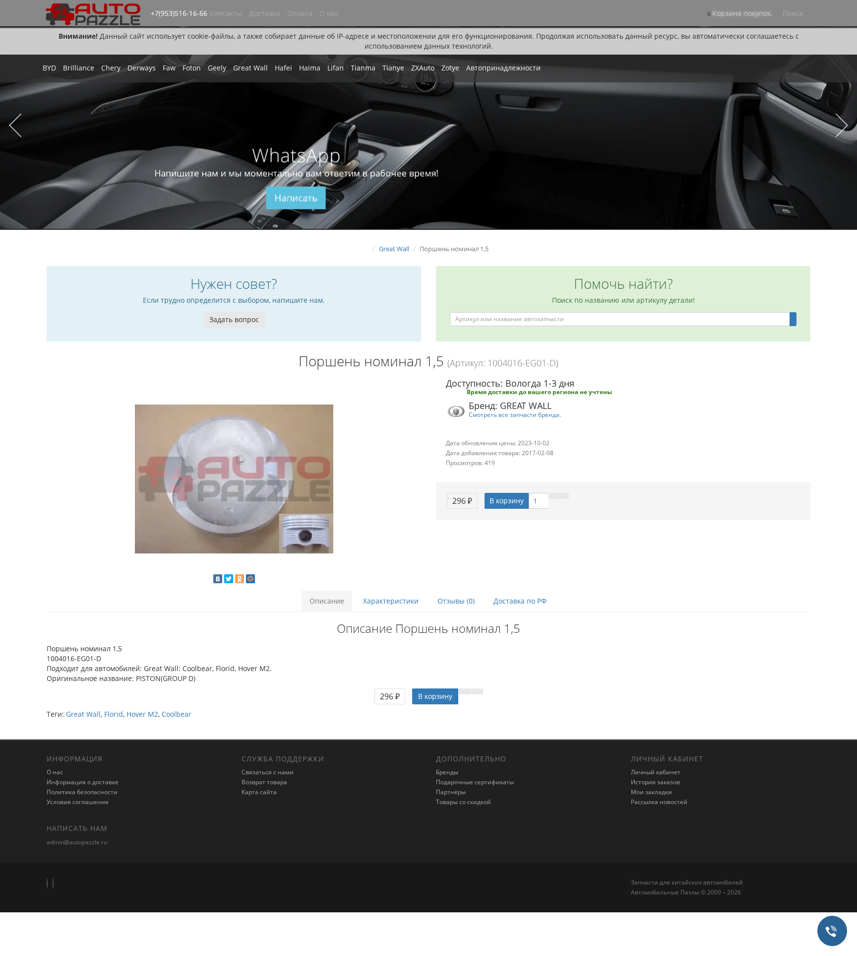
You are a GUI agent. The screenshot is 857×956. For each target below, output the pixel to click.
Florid (113, 714)
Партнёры (451, 792)
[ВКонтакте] (217, 578)
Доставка (264, 13)
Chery (111, 67)
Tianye (393, 67)
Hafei (283, 67)
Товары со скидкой (463, 802)
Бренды (447, 772)
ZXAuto (422, 67)
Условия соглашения (78, 802)
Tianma (363, 67)
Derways (141, 67)
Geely (217, 67)
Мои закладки (651, 792)
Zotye (450, 67)
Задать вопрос (234, 319)
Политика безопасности (82, 792)
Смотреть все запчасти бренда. (515, 414)
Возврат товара (264, 782)
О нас (329, 13)
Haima (309, 67)
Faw (169, 67)
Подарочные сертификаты (475, 782)
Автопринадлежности (503, 67)
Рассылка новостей (659, 802)
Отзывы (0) (456, 601)
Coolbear (176, 714)
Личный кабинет (655, 772)
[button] (740, 14)
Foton (192, 67)
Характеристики (391, 601)
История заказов (655, 782)
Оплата (299, 13)
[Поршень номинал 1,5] (234, 479)
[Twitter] (228, 578)
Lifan (335, 67)
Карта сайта (259, 792)
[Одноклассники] (239, 578)
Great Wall (250, 67)
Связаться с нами (268, 772)
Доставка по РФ (520, 601)
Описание (326, 601)
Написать (296, 198)
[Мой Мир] (250, 578)
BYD (49, 67)
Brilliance (78, 67)
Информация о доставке (83, 782)
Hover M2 (142, 714)
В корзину (507, 500)
